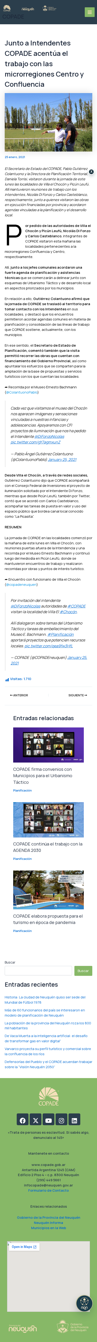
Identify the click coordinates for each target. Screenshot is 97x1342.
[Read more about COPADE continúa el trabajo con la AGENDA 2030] (48, 819)
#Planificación (60, 634)
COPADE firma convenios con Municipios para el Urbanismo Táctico (42, 775)
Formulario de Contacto (48, 1190)
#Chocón (68, 611)
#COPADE (76, 606)
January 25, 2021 (62, 459)
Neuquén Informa (48, 1222)
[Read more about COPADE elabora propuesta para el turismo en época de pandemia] (48, 889)
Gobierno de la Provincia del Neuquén (48, 1217)
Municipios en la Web (48, 1227)
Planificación (22, 790)
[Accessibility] (84, 1303)
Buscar (10, 962)
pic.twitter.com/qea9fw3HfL (48, 645)
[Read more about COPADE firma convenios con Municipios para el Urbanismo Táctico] (48, 744)
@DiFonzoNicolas (49, 436)
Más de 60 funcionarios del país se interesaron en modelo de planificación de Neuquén (45, 1013)
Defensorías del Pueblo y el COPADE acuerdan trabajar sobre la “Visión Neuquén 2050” (48, 1064)
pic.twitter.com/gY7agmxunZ (35, 442)
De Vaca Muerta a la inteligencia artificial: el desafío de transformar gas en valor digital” (46, 1038)
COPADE (13, 16)
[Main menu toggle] (90, 12)
